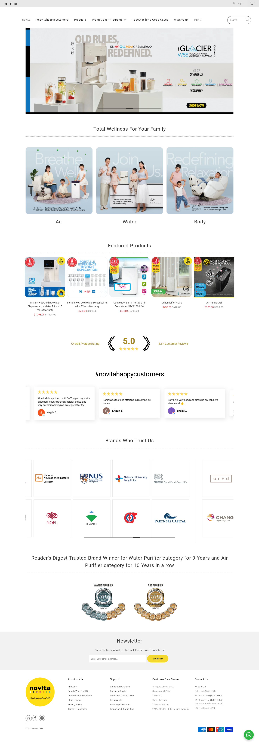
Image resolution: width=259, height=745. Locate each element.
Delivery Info (116, 700)
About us (72, 686)
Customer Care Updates (80, 695)
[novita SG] (5, 4)
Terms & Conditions (77, 709)
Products (80, 19)
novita (26, 19)
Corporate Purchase (120, 686)
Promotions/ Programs (108, 19)
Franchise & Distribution (122, 709)
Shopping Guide (118, 691)
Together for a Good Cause (150, 19)
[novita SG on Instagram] (15, 4)
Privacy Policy (75, 704)
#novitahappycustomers (52, 19)
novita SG (38, 728)
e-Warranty (181, 19)
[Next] (228, 71)
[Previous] (30, 71)
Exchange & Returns (120, 704)
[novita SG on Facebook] (10, 4)
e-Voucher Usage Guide (122, 695)
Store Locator (74, 700)
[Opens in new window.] (43, 413)
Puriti (198, 19)
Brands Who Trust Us (78, 691)
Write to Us (200, 686)
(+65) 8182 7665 (214, 695)
